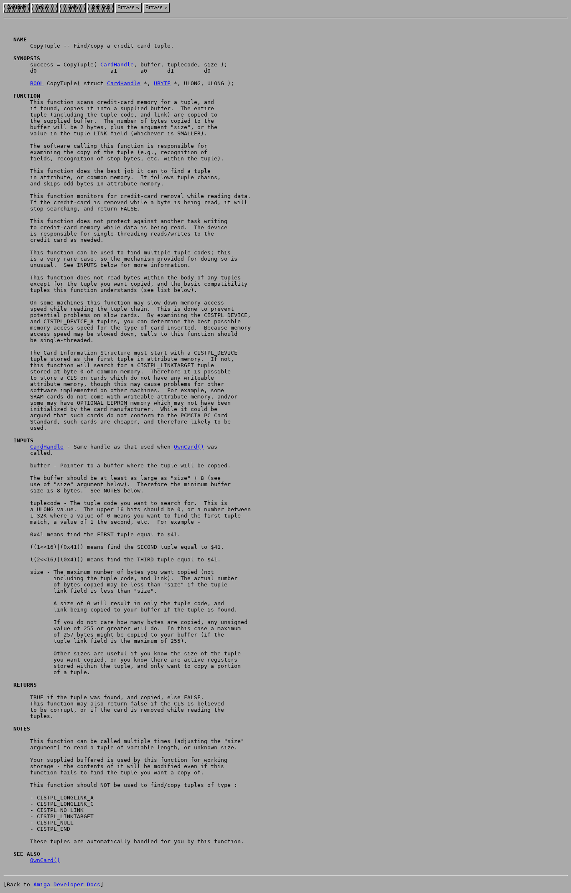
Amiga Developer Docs (66, 884)
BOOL (36, 83)
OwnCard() (189, 447)
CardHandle (117, 64)
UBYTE (162, 83)
